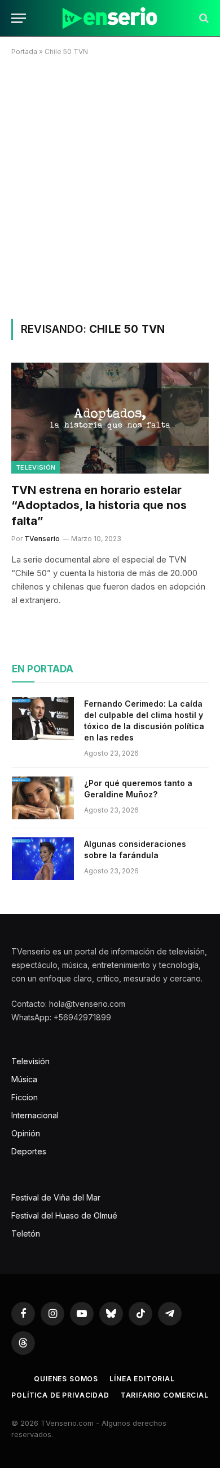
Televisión (35, 467)
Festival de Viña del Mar (55, 1197)
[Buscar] (203, 18)
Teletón (25, 1233)
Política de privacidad (60, 1395)
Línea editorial (142, 1379)
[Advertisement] (110, 185)
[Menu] (18, 18)
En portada (42, 669)
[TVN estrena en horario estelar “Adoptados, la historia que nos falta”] (110, 418)
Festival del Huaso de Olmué (64, 1215)
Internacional (35, 1115)
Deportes (28, 1151)
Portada (24, 51)
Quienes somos (66, 1379)
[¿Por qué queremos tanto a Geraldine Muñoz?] (43, 798)
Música (24, 1079)
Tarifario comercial (165, 1395)
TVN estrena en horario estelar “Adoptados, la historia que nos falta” (99, 505)
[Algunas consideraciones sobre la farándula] (43, 858)
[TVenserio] (109, 18)
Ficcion (24, 1097)
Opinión (25, 1133)
